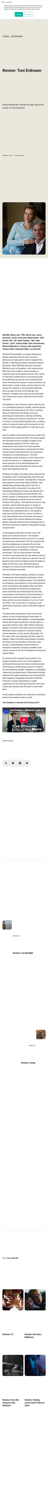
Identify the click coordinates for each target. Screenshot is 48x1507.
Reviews (6, 36)
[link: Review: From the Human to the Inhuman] (12, 1375)
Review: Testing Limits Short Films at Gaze (34, 1403)
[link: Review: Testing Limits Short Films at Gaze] (35, 1375)
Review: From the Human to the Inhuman (10, 1403)
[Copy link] (26, 763)
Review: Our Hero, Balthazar (33, 1335)
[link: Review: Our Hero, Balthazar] (35, 1309)
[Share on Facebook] (12, 763)
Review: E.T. (8, 1334)
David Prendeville (16, 36)
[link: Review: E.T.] (12, 1309)
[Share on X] (5, 763)
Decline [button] (28, 14)
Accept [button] (19, 14)
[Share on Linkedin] (19, 763)
